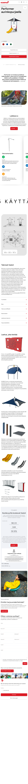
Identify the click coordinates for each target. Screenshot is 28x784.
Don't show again (14, 698)
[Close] (25, 679)
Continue (14, 694)
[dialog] (14, 392)
